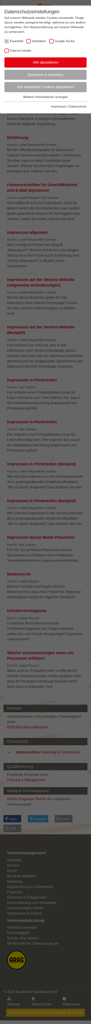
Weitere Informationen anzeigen (45, 97)
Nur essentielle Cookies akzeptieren (45, 87)
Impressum (58, 106)
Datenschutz (78, 106)
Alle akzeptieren (45, 62)
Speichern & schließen (45, 75)
